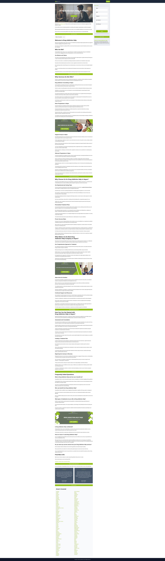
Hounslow (57, 497)
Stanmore (57, 522)
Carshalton (76, 499)
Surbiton (57, 526)
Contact (108, 1)
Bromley (75, 515)
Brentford (57, 503)
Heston (62, 461)
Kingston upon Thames (59, 521)
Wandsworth (58, 534)
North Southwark (76, 491)
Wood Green (76, 498)
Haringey (75, 496)
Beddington (76, 504)
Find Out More (74, 371)
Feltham (57, 501)
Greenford (65, 461)
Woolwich (75, 537)
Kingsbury (57, 519)
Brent (57, 530)
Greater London (76, 533)
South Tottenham (76, 503)
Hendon (57, 529)
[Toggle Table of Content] (63, 37)
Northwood (57, 516)
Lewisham (75, 522)
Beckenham (76, 526)
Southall (59, 461)
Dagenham (76, 550)
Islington (75, 493)
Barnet (57, 552)
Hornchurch (76, 553)
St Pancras (57, 550)
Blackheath (76, 525)
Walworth (75, 495)
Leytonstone (76, 529)
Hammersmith (58, 518)
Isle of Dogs (76, 518)
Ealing (57, 500)
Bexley (75, 549)
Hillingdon (56, 461)
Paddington (58, 535)
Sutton (75, 497)
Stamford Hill (76, 502)
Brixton (75, 492)
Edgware (57, 531)
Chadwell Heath (76, 548)
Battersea (57, 537)
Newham (75, 534)
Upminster (75, 554)
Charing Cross (58, 547)
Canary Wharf (76, 516)
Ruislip (57, 502)
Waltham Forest (76, 527)
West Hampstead (58, 533)
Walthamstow (76, 528)
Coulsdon (75, 519)
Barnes (57, 517)
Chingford (75, 535)
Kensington (58, 528)
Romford (75, 551)
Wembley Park (58, 515)
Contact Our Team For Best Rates (74, 176)
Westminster (58, 548)
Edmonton (75, 517)
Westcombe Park (76, 530)
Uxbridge (57, 498)
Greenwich (76, 520)
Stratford (75, 524)
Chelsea (57, 536)
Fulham (57, 524)
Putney (57, 523)
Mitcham (57, 551)
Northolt (68, 461)
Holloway (57, 553)
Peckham (75, 500)
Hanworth (57, 504)
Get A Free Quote (73, 485)
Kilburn (57, 527)
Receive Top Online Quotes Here (74, 309)
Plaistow (75, 531)
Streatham (57, 554)
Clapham (57, 549)
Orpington (75, 547)
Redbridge (75, 536)
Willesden (57, 520)
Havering (75, 552)
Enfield (75, 523)
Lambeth (57, 555)
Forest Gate (76, 532)
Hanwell (57, 496)
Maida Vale (57, 532)
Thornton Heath (76, 501)
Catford (75, 521)
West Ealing (58, 499)
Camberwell (76, 494)
